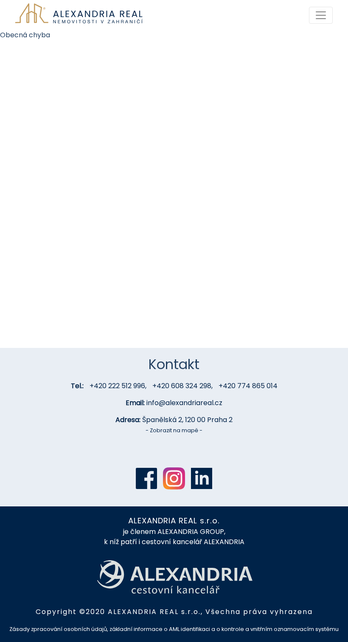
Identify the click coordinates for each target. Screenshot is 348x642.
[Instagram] (174, 478)
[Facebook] (146, 478)
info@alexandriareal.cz (184, 403)
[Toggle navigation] (321, 15)
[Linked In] (201, 478)
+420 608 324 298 (181, 386)
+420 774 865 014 (248, 386)
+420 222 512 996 (117, 386)
